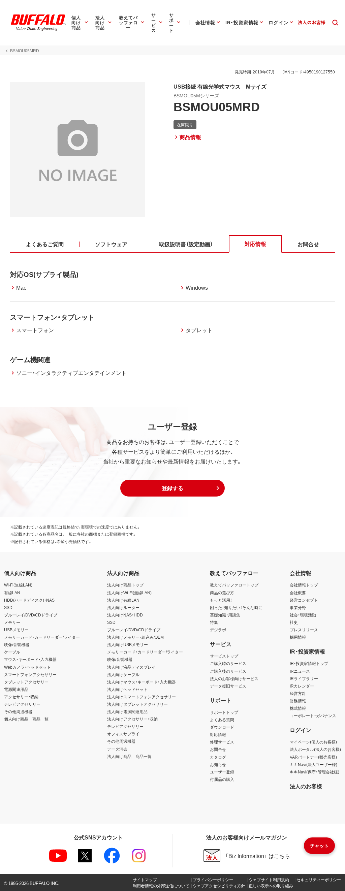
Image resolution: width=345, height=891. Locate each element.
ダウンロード (222, 727)
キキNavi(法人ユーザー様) (313, 764)
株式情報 (298, 708)
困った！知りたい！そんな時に (236, 607)
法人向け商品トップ (125, 585)
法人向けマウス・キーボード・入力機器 (141, 682)
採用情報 (298, 637)
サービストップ (224, 656)
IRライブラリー (304, 678)
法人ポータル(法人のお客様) (315, 749)
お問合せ (218, 749)
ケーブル (12, 652)
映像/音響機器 (16, 644)
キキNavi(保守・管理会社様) (314, 772)
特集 (214, 622)
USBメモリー (16, 630)
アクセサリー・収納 (21, 697)
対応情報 (218, 734)
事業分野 (298, 607)
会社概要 (298, 593)
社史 (294, 622)
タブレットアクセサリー (26, 682)
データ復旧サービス (228, 686)
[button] (172, 488)
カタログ (218, 757)
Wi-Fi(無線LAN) (18, 585)
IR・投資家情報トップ (309, 663)
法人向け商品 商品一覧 (129, 756)
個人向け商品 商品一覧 (26, 719)
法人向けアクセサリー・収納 (132, 719)
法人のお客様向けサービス (234, 678)
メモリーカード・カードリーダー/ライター (42, 637)
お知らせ (218, 764)
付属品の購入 (222, 779)
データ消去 (117, 749)
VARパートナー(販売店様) (313, 757)
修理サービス (222, 742)
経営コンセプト (304, 600)
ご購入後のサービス (228, 671)
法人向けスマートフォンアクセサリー (141, 697)
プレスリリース (304, 630)
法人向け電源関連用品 (127, 711)
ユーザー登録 (222, 772)
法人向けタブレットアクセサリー (137, 704)
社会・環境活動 (303, 615)
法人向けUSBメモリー (127, 644)
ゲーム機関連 (30, 359)
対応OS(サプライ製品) (44, 274)
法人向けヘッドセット (127, 689)
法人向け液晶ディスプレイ (131, 667)
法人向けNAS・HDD (125, 615)
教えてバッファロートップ (234, 585)
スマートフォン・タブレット (52, 317)
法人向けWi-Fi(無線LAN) (129, 593)
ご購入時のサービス (228, 663)
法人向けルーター (123, 607)
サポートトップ (224, 712)
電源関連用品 (16, 689)
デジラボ (218, 630)
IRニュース (300, 671)
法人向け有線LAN (123, 600)
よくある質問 (222, 720)
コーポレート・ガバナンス (313, 715)
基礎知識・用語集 (225, 615)
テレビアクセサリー (22, 704)
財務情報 (298, 701)
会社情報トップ (304, 585)
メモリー (12, 622)
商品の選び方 (222, 593)
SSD (8, 607)
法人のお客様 (306, 786)
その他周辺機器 (18, 711)
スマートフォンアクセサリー (30, 674)
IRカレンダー (302, 686)
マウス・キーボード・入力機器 (30, 659)
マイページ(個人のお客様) (313, 742)
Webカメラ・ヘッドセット (27, 667)
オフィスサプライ (123, 734)
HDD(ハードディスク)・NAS (29, 600)
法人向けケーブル (123, 674)
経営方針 (298, 693)
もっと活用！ (221, 600)
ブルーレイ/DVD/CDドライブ (30, 615)
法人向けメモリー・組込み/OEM (135, 637)
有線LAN (12, 593)
